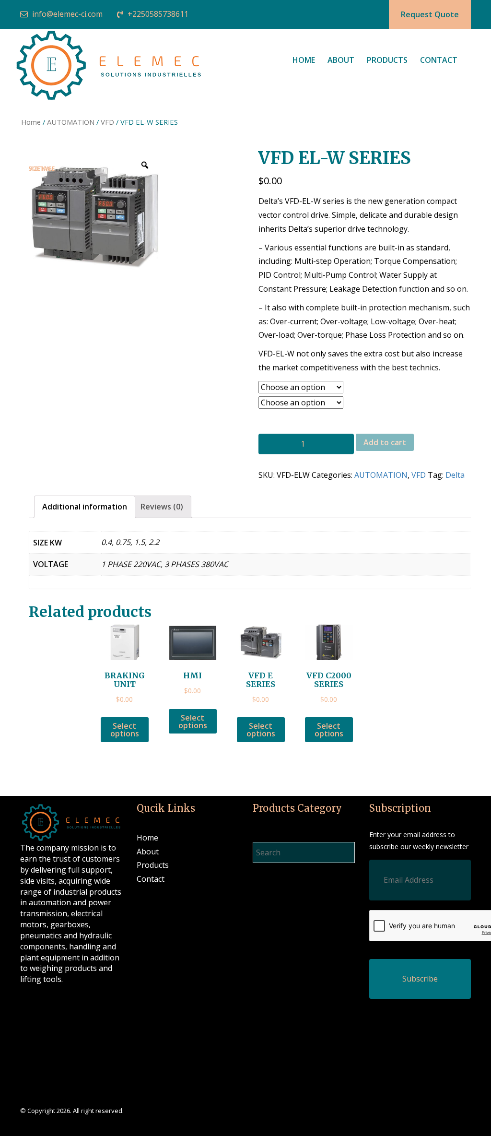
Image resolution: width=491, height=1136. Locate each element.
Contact (438, 60)
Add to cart (384, 442)
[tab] (84, 507)
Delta (455, 475)
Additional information (84, 506)
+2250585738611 (158, 14)
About (340, 60)
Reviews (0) (161, 506)
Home (303, 60)
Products (387, 60)
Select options (124, 730)
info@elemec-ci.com (67, 14)
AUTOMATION (70, 122)
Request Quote (430, 14)
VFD (107, 122)
